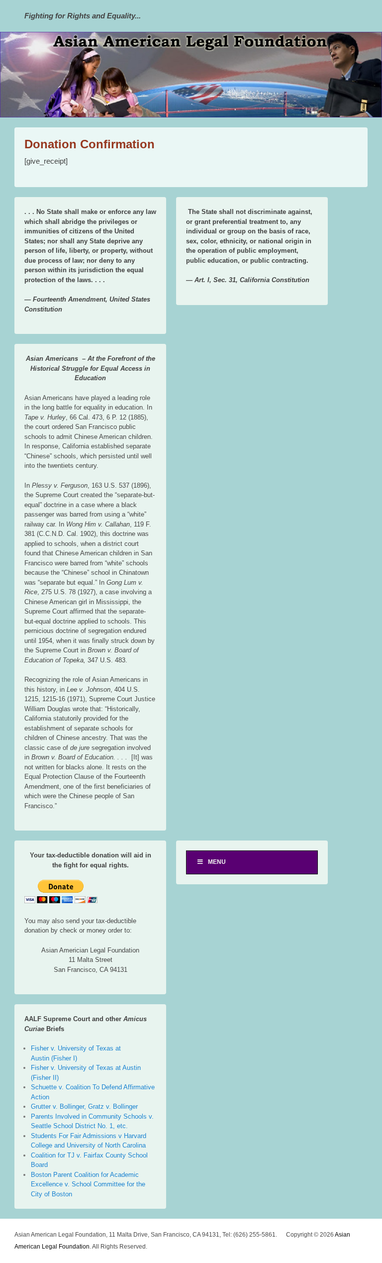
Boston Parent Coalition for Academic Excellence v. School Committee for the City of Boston (88, 1184)
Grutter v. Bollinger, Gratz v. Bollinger (84, 1106)
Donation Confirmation (89, 144)
